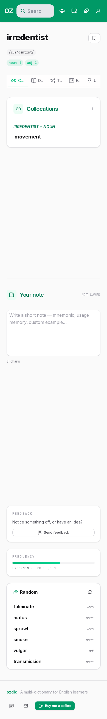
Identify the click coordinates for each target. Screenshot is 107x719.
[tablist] (53, 80)
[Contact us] (26, 706)
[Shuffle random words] (90, 592)
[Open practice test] (74, 11)
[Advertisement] (53, 211)
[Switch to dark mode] (83, 705)
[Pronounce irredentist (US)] (42, 52)
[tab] (18, 80)
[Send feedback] (11, 706)
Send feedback (56, 532)
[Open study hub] (62, 11)
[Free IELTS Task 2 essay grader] (86, 11)
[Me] (98, 11)
